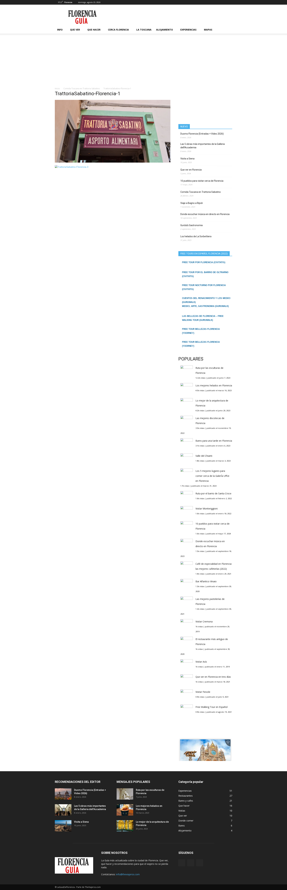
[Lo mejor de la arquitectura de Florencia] (125, 826)
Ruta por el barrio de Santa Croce (213, 493)
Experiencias (188, 29)
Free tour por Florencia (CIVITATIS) (203, 262)
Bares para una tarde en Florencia (213, 440)
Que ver (75, 29)
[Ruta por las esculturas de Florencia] (125, 794)
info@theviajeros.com (128, 874)
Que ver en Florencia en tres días (213, 676)
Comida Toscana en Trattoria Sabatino (200, 192)
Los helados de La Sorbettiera (195, 236)
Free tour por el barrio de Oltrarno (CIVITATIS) (205, 274)
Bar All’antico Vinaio (206, 581)
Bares (181, 825)
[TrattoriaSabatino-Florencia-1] (112, 161)
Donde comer (185, 820)
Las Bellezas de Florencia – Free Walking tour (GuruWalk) (203, 318)
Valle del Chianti (203, 455)
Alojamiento (164, 29)
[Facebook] (218, 2)
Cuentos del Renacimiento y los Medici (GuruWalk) (206, 300)
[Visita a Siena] (63, 826)
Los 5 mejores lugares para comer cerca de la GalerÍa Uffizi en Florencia (212, 475)
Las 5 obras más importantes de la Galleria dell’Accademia (202, 146)
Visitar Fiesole (202, 691)
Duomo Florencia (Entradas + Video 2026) (202, 133)
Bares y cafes (185, 800)
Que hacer (93, 29)
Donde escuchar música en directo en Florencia (205, 214)
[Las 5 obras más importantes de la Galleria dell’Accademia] (63, 810)
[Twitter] (229, 2)
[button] (228, 30)
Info (60, 29)
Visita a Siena (187, 158)
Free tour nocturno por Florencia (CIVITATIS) (204, 287)
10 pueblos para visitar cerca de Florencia (201, 180)
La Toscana (143, 29)
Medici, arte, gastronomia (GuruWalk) (205, 306)
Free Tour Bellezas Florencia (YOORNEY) (201, 331)
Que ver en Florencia (191, 169)
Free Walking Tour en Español (211, 707)
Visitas (181, 810)
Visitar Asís (201, 661)
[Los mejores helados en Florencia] (125, 810)
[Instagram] (224, 2)
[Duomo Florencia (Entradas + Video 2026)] (63, 794)
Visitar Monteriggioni (206, 508)
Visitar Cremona (204, 621)
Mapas (208, 29)
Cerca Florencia (118, 29)
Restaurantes (185, 795)
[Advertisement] (143, 62)
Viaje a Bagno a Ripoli (191, 203)
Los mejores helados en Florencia (213, 385)
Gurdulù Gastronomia (191, 225)
